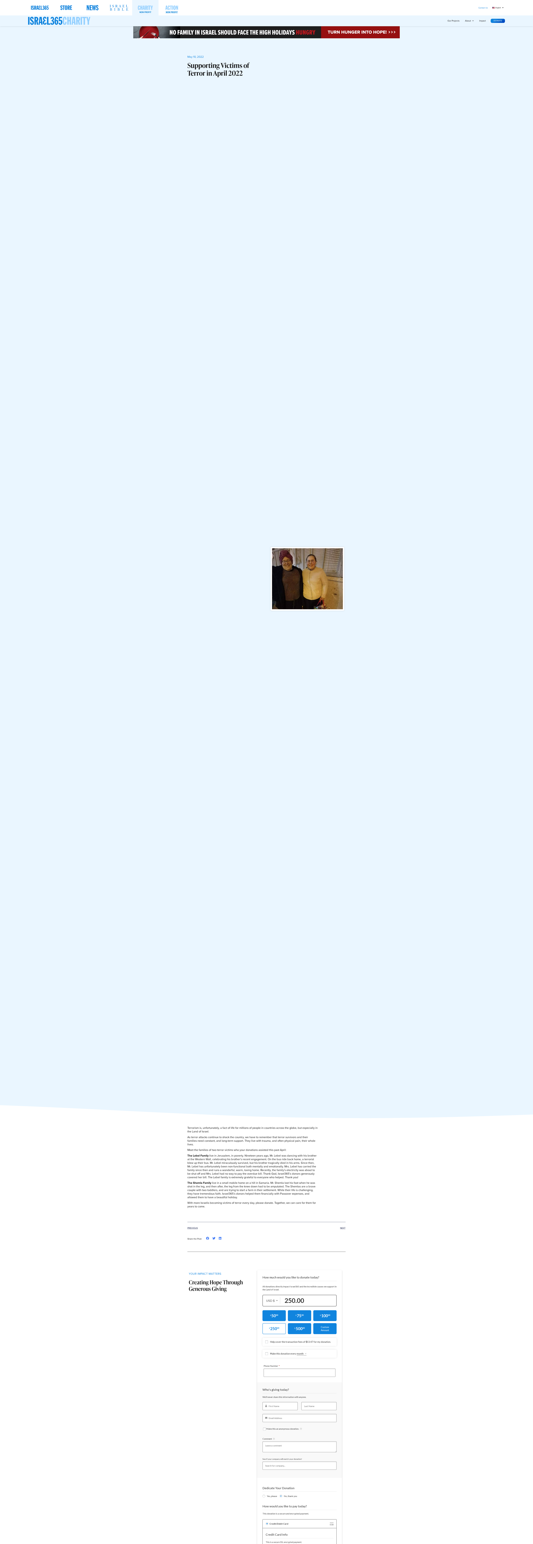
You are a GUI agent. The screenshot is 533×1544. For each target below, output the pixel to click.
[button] (207, 1238)
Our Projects (453, 20)
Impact (482, 20)
